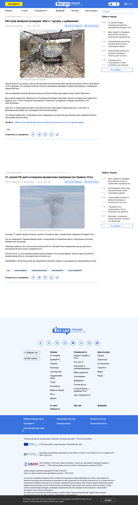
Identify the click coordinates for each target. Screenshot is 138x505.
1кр (8, 129)
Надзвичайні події (56, 376)
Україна (53, 363)
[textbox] (115, 11)
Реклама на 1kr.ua (98, 419)
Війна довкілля (81, 372)
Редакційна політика (66, 419)
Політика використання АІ (33, 429)
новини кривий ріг (21, 270)
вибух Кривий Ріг (57, 270)
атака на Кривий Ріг (75, 270)
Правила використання (33, 419)
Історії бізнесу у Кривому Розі (81, 389)
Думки (53, 398)
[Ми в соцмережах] (40, 343)
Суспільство (56, 371)
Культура (54, 367)
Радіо (100, 375)
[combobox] (115, 11)
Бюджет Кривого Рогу (82, 356)
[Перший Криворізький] (69, 4)
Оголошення (103, 363)
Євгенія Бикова (29, 182)
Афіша (100, 355)
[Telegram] (39, 134)
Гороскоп (101, 367)
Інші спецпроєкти (82, 395)
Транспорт (102, 359)
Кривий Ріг (55, 359)
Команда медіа (63, 423)
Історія (24, 10)
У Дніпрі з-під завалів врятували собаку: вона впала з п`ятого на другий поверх (48, 122)
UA (125, 4)
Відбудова (79, 380)
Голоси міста (80, 384)
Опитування (79, 376)
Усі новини (116, 70)
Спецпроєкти (40, 10)
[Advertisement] (52, 155)
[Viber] (45, 134)
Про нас (75, 10)
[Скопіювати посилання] (57, 134)
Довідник (60, 10)
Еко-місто (78, 362)
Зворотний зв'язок (98, 423)
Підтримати (13, 4)
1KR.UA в (75, 26)
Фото (52, 394)
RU (131, 4)
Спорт (53, 382)
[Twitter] (51, 134)
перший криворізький (39, 270)
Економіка (55, 386)
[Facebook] (33, 134)
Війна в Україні (57, 390)
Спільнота (55, 409)
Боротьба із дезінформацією (82, 367)
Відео (100, 371)
